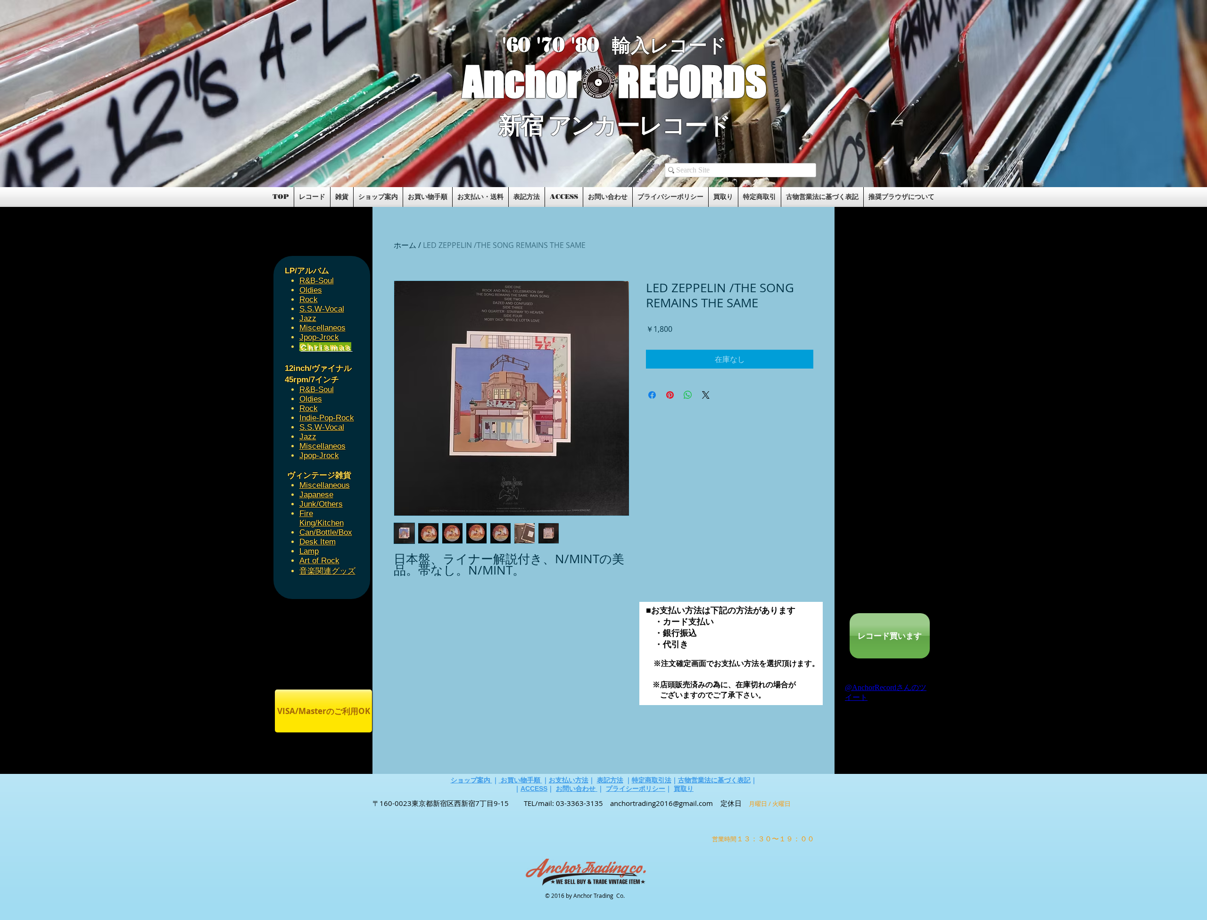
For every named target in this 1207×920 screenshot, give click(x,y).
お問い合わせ (576, 788)
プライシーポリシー (635, 788)
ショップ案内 (471, 780)
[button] (383, 156)
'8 (579, 45)
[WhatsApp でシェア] (688, 395)
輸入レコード (669, 45)
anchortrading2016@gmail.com (661, 803)
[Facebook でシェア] (652, 395)
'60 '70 (536, 45)
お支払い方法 (568, 780)
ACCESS (534, 788)
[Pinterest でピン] (670, 395)
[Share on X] (705, 395)
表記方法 (610, 780)
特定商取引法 (651, 780)
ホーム (405, 245)
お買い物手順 (520, 780)
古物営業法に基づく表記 (714, 780)
